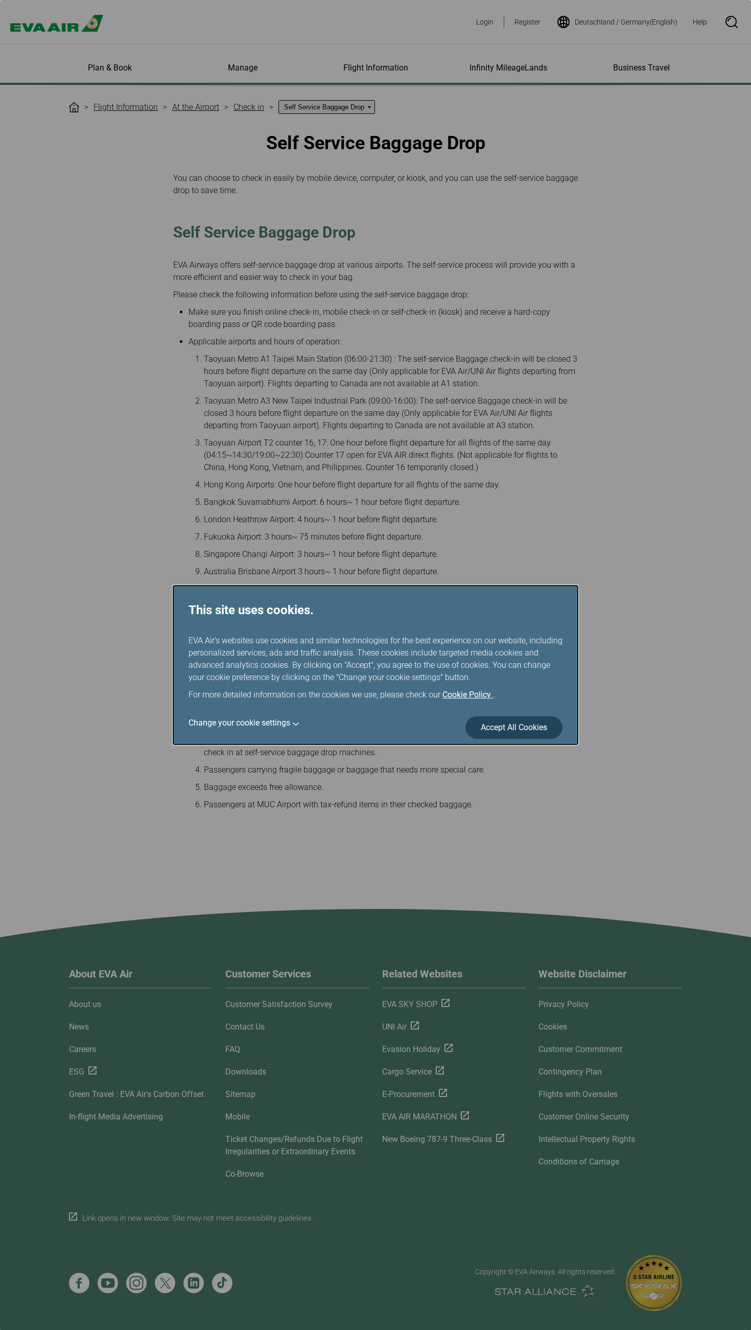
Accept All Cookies (514, 727)
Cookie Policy (467, 694)
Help (700, 22)
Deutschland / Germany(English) (626, 22)
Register (527, 22)
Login (485, 22)
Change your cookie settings (239, 723)
